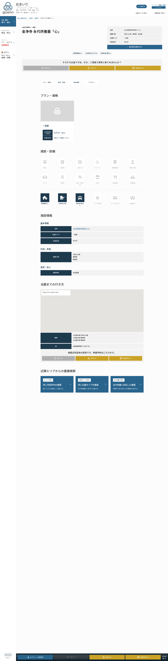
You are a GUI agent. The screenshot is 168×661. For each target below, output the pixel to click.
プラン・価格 (47, 82)
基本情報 (76, 82)
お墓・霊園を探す (22, 18)
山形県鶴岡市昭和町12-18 (81, 229)
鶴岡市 (36, 18)
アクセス (91, 82)
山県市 (31, 18)
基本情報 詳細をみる (135, 47)
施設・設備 (61, 82)
